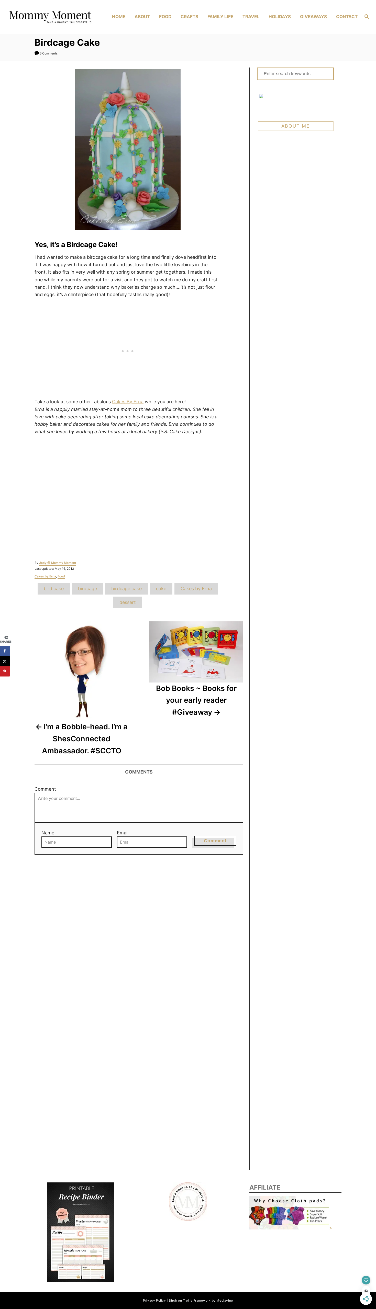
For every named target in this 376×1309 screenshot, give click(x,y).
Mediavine (224, 1300)
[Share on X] (5, 661)
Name (47, 832)
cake (161, 588)
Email (122, 832)
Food (61, 576)
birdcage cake (126, 588)
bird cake (54, 588)
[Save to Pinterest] (5, 671)
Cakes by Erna (45, 576)
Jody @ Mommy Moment (57, 563)
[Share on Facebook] (5, 651)
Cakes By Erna (127, 401)
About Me (295, 126)
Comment (45, 789)
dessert (127, 602)
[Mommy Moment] (49, 17)
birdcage (87, 588)
